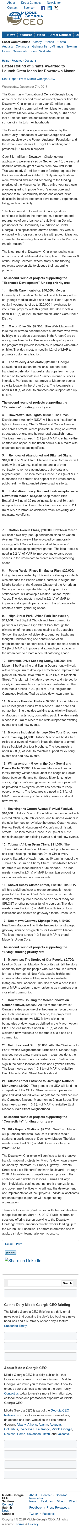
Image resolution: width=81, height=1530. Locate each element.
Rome (6, 51)
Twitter (33, 1514)
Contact (12, 7)
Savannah (20, 51)
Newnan (71, 46)
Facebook (48, 1514)
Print (19, 1244)
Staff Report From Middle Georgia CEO (28, 78)
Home (5, 60)
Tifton (33, 51)
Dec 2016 (30, 60)
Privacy (33, 1524)
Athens (49, 41)
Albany (37, 41)
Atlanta (61, 41)
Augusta (7, 46)
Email (9, 1244)
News (11, 34)
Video (41, 34)
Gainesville (39, 46)
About (11, 2)
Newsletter (54, 2)
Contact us (11, 1393)
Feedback (35, 1507)
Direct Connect (31, 2)
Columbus (23, 46)
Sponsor (29, 7)
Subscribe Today (15, 1325)
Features (26, 34)
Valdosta (45, 51)
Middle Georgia (62, 1429)
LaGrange (56, 46)
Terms (20, 1524)
